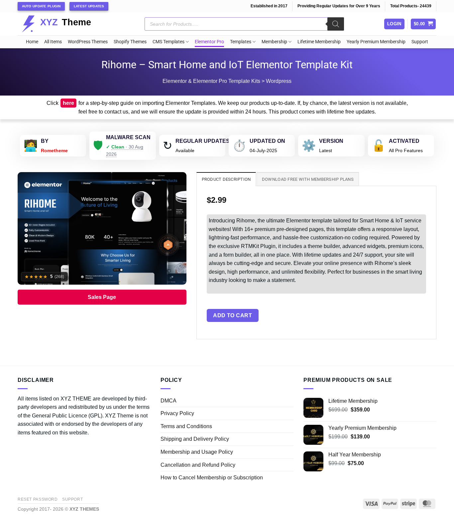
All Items (53, 42)
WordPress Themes (88, 42)
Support (419, 42)
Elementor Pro (209, 42)
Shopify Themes (130, 42)
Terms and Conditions (186, 426)
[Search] (335, 24)
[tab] (226, 179)
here (68, 103)
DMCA (168, 400)
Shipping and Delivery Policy (195, 439)
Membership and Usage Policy (197, 452)
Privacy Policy (177, 413)
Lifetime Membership (319, 42)
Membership (274, 42)
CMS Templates (168, 42)
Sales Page (102, 297)
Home (32, 42)
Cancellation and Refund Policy (198, 465)
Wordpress (278, 81)
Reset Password (38, 499)
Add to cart (232, 315)
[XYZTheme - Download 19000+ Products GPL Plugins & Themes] (62, 24)
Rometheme (54, 150)
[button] (423, 24)
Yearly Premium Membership (376, 42)
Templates (240, 42)
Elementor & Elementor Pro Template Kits (211, 81)
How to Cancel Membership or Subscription (212, 477)
